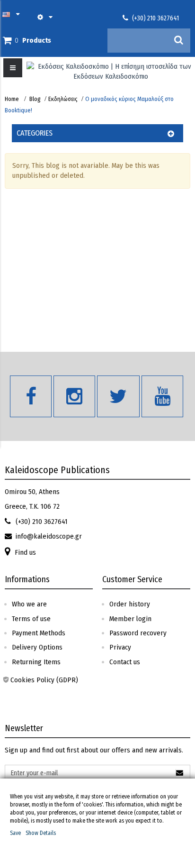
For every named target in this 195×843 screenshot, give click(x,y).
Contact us (124, 662)
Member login (130, 618)
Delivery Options (37, 647)
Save (15, 833)
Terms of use (31, 618)
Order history (129, 604)
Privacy (120, 647)
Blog (35, 98)
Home (12, 98)
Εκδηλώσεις (63, 98)
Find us (25, 552)
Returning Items (36, 662)
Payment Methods (38, 633)
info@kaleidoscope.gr (48, 536)
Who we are (29, 604)
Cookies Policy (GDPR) (44, 680)
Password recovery (138, 633)
